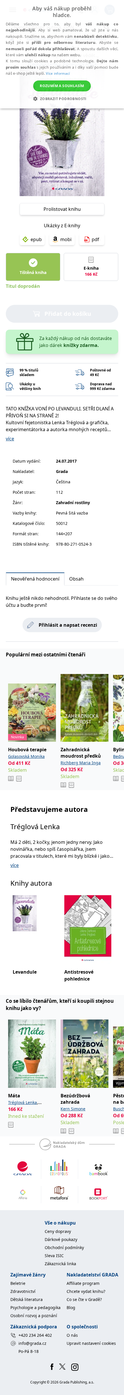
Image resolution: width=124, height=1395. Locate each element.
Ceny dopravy (58, 1231)
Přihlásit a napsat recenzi (68, 625)
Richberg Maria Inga (81, 762)
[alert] (62, 54)
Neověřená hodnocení (35, 579)
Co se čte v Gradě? (84, 1299)
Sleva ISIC (54, 1255)
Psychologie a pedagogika (35, 1307)
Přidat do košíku (67, 314)
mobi (66, 239)
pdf (95, 239)
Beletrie (17, 1283)
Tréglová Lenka (35, 826)
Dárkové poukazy (61, 1239)
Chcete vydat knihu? (86, 1291)
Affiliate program (83, 1283)
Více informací (58, 73)
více (10, 438)
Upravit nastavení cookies (91, 1343)
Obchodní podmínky (64, 1247)
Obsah (76, 579)
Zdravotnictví (22, 1291)
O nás (72, 1335)
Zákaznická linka (60, 1263)
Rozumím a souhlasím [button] (62, 85)
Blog (71, 1307)
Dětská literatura (26, 1299)
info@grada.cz (32, 1343)
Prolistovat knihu (62, 209)
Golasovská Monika (26, 756)
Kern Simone (73, 1109)
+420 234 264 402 (35, 1335)
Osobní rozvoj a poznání (33, 1315)
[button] (61, 99)
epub (36, 239)
